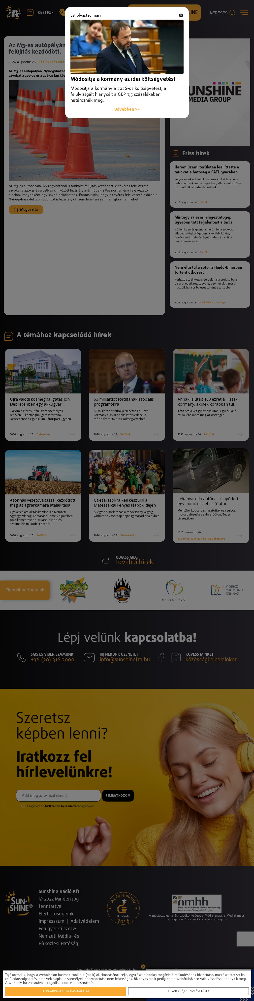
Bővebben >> (127, 109)
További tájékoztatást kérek (188, 991)
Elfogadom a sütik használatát (65, 991)
